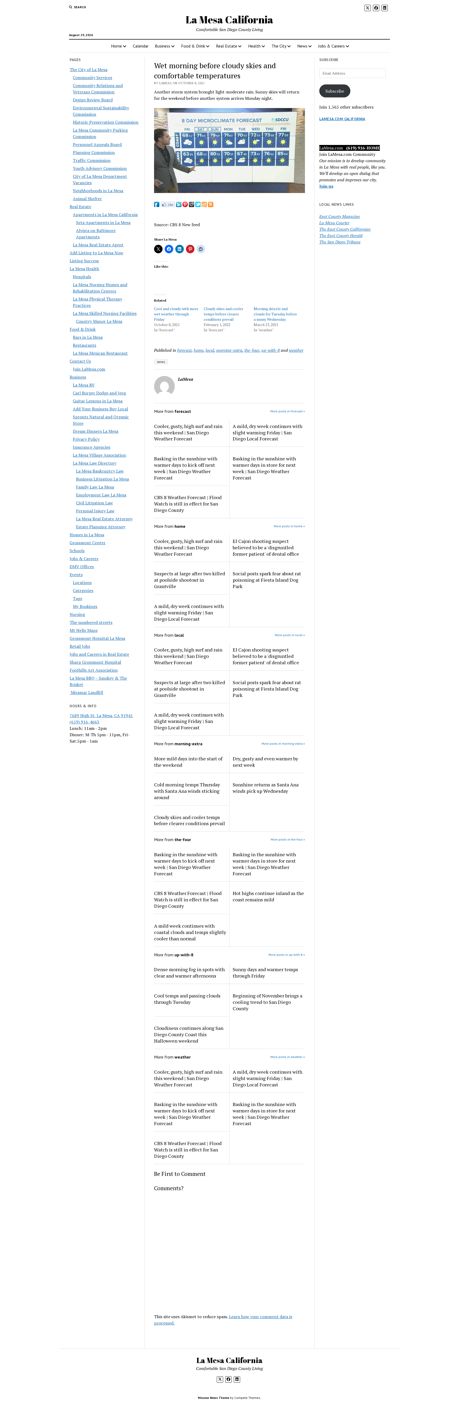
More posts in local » (290, 635)
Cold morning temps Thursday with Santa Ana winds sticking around (187, 790)
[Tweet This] (198, 205)
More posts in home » (289, 526)
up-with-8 (270, 350)
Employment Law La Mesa (101, 495)
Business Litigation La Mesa (102, 479)
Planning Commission (94, 152)
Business (162, 46)
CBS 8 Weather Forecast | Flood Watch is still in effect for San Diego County (188, 503)
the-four (251, 350)
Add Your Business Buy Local (100, 409)
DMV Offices (82, 566)
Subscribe (334, 91)
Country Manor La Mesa (99, 321)
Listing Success (84, 261)
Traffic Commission (91, 160)
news (161, 362)
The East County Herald (341, 235)
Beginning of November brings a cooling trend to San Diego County (267, 1002)
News (302, 46)
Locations (82, 582)
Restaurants (84, 345)
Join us (326, 186)
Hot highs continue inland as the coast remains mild (268, 896)
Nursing (77, 614)
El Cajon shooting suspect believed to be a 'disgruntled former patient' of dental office (266, 547)
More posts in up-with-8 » (287, 955)
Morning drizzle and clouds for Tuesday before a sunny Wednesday (275, 314)
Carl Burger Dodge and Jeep (99, 393)
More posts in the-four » (288, 839)
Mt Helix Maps (83, 630)
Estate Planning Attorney (100, 527)
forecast (184, 350)
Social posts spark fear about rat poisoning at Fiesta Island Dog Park (267, 579)
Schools (77, 551)
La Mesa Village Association (99, 455)
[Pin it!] (185, 205)
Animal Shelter (87, 199)
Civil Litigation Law (94, 503)
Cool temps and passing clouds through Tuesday (187, 998)
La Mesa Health (84, 269)
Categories (83, 590)
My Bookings (85, 606)
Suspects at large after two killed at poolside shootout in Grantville (189, 579)
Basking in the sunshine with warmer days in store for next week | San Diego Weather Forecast (264, 468)
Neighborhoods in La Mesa (98, 191)
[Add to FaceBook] (156, 205)
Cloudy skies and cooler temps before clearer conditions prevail (223, 314)
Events (76, 574)
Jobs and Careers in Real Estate (99, 654)
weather (296, 350)
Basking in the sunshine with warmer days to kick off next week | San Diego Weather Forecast (185, 468)
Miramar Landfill (86, 692)
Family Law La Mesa (95, 487)
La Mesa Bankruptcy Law (100, 471)
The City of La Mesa (88, 69)
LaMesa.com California (342, 119)
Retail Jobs (80, 646)
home (198, 350)
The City (278, 46)
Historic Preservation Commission (105, 122)
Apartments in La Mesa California (105, 214)
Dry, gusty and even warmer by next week (265, 761)
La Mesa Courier (334, 223)
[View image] (229, 191)
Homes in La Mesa (87, 535)
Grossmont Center (87, 543)
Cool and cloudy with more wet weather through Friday (176, 314)
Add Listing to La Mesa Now (96, 253)
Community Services (92, 77)
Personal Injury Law (95, 511)
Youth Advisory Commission (100, 168)
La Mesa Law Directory (94, 463)
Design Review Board (93, 100)
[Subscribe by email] (204, 205)
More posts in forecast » (287, 411)
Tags (77, 598)
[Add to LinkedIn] (178, 205)
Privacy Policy (86, 439)
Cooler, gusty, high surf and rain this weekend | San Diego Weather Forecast (188, 432)
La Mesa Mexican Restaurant (100, 353)
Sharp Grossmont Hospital (95, 662)
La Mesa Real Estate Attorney (104, 519)
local (210, 350)
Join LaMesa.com (89, 369)
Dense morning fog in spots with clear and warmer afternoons (189, 972)
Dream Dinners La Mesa (95, 431)
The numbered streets (91, 622)
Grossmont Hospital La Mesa (97, 638)
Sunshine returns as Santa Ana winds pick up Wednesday (266, 787)
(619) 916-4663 (84, 722)
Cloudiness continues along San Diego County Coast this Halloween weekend (188, 1034)
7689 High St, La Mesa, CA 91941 (101, 715)
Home (116, 46)
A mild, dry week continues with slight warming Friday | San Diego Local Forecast (267, 432)
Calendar (140, 46)
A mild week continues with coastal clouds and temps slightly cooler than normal (190, 932)
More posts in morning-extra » (283, 744)
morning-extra (229, 350)
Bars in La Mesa (88, 337)
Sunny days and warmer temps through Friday (265, 972)
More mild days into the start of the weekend (188, 761)
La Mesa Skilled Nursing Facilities (105, 313)
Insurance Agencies (91, 447)
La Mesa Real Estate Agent (98, 245)
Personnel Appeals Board (97, 144)
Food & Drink (193, 46)
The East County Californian (345, 229)
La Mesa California (229, 19)
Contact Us (80, 361)
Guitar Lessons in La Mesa (97, 401)
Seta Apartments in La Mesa (103, 222)
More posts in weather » (287, 1057)
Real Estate (226, 46)
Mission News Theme (213, 1398)
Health (254, 46)
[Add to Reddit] (191, 205)
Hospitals (82, 277)
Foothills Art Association (94, 670)
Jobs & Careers (331, 46)
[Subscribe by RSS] (210, 205)
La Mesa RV (84, 385)
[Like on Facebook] (167, 205)
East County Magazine (339, 216)
